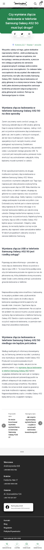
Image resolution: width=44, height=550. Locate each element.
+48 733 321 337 (10, 498)
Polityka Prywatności (12, 531)
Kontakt (7, 520)
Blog (5, 524)
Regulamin (8, 528)
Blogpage (30, 44)
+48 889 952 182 (10, 470)
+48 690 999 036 (10, 484)
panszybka (38, 44)
